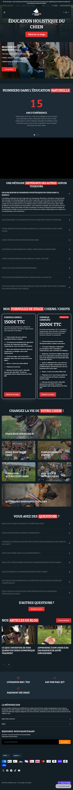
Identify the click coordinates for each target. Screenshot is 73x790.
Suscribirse (65, 742)
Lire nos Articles (63, 620)
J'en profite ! (9, 69)
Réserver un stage (36, 34)
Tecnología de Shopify (24, 782)
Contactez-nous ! (36, 609)
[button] (4, 12)
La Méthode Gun (12, 782)
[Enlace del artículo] (18, 642)
